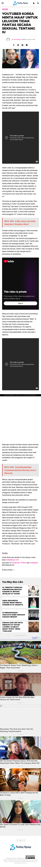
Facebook (15, 563)
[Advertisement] (20, 417)
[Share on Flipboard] (22, 45)
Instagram (34, 563)
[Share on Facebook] (14, 45)
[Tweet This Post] (18, 45)
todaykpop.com (12, 560)
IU (14, 570)
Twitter (23, 563)
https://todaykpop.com (24, 860)
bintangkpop (17, 39)
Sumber (5, 553)
